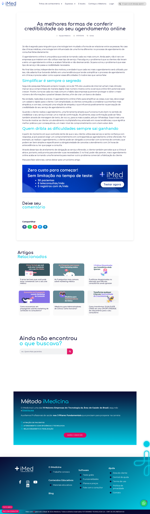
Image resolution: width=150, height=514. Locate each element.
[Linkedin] (28, 485)
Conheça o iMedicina (97, 4)
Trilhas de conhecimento (49, 4)
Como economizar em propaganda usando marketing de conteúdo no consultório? (34, 309)
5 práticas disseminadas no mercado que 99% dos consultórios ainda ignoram (100, 281)
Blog (51, 493)
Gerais (92, 36)
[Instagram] (28, 482)
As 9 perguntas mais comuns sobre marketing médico (66, 280)
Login (111, 4)
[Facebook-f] (20, 482)
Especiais (69, 4)
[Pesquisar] (70, 351)
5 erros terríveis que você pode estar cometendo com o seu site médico (33, 281)
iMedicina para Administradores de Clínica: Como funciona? (67, 308)
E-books (81, 4)
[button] (24, 227)
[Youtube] (35, 482)
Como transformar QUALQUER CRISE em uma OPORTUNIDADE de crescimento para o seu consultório (102, 309)
